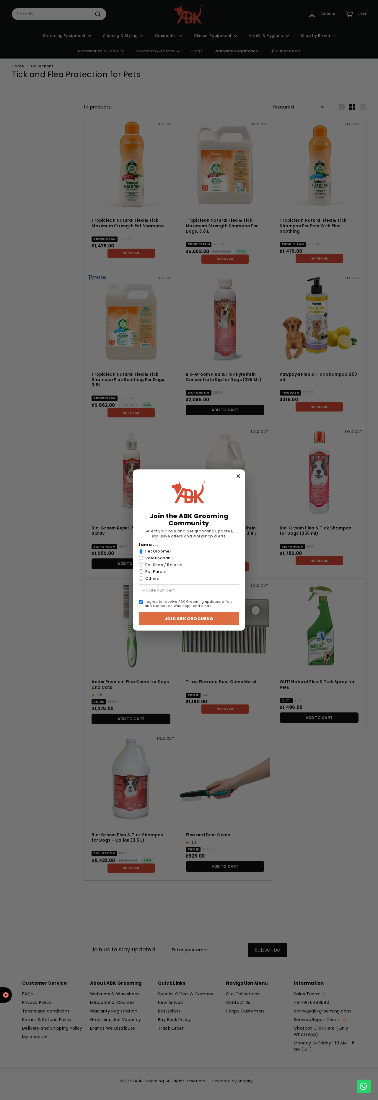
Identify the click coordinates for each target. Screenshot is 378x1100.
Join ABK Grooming (188, 619)
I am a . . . (148, 544)
